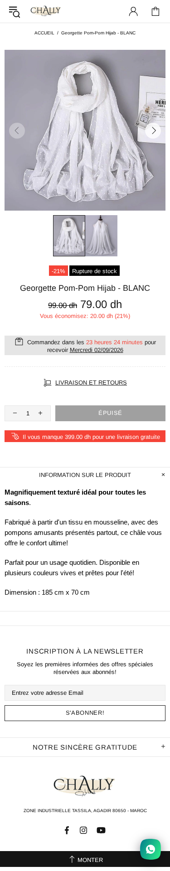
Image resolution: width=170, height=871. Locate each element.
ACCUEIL (44, 32)
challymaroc (46, 11)
